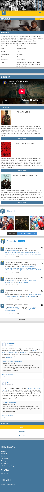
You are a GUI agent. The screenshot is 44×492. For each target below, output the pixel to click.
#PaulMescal (9, 309)
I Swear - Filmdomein (9, 402)
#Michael (14, 252)
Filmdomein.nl (5, 474)
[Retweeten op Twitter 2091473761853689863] (10, 285)
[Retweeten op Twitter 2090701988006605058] (10, 313)
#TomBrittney (9, 282)
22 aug (26, 290)
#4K (33, 266)
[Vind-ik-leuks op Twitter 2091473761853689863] (13, 285)
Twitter (22, 427)
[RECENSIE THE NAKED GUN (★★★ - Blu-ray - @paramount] (7, 223)
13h (25, 248)
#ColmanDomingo (10, 254)
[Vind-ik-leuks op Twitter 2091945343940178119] (13, 273)
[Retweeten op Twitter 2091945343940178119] (10, 273)
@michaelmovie (13, 250)
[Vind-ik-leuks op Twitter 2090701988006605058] (13, 313)
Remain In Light (24, 352)
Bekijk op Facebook (7, 374)
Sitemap (3, 461)
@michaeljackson (22, 252)
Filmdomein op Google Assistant (11, 466)
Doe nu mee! (22, 138)
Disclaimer (4, 458)
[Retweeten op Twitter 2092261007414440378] (10, 257)
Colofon (3, 451)
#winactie (8, 252)
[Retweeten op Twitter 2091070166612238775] (10, 299)
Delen (5, 376)
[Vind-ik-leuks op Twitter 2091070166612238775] (13, 299)
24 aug (26, 262)
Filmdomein (9, 248)
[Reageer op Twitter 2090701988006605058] (6, 313)
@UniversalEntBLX (35, 254)
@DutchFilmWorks (22, 282)
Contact (3, 456)
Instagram (22, 436)
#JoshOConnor (18, 309)
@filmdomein (18, 248)
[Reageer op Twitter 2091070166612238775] (6, 299)
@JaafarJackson (33, 252)
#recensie (23, 266)
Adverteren (4, 463)
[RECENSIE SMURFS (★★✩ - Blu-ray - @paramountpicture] (37, 223)
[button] (3, 5)
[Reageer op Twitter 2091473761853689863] (6, 285)
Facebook (22, 431)
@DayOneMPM (24, 254)
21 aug (26, 305)
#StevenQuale (32, 280)
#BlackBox (11, 280)
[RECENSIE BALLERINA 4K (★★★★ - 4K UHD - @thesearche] (22, 223)
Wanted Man (5, 32)
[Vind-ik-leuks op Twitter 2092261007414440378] (13, 257)
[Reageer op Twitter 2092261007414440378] (6, 257)
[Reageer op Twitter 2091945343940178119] (6, 273)
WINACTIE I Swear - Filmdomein (12, 361)
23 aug (26, 278)
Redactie (4, 453)
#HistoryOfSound (13, 307)
